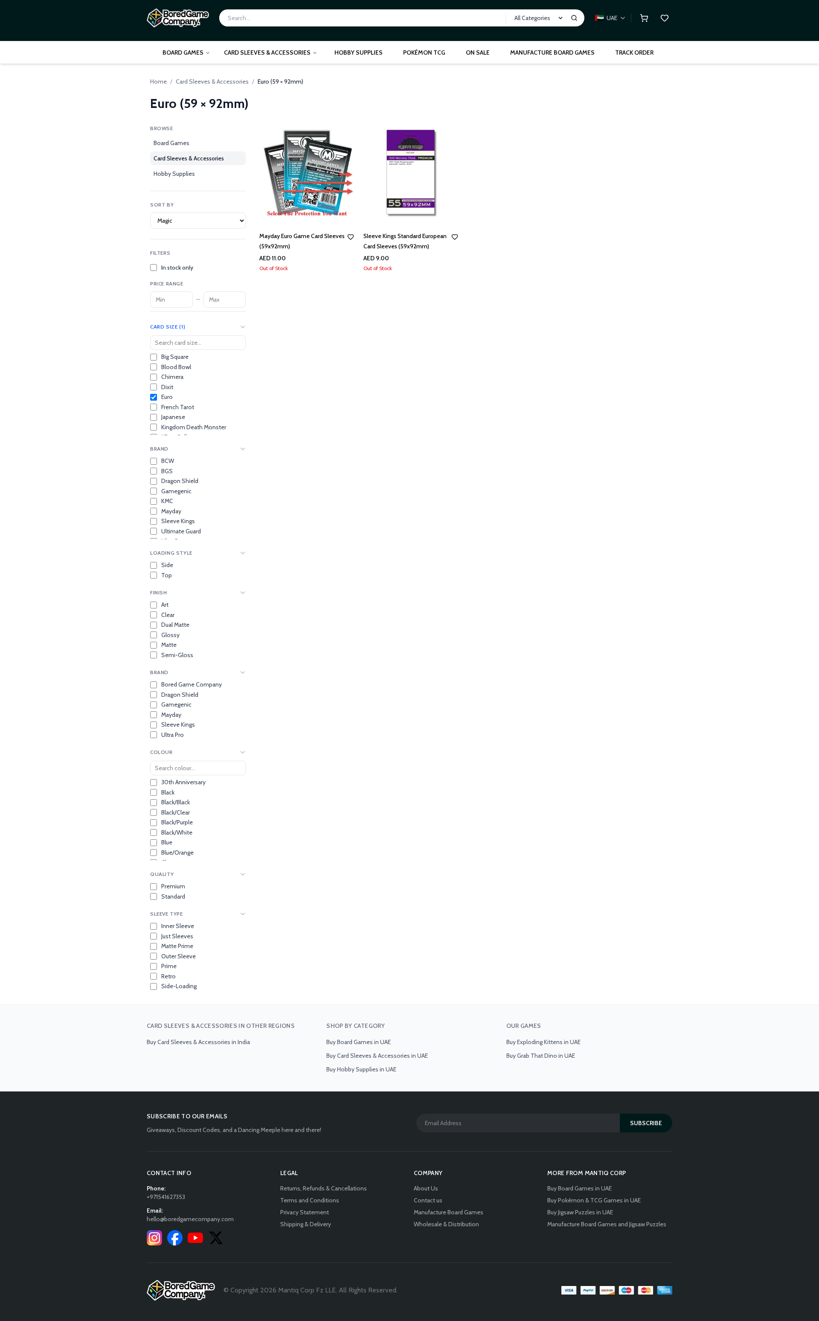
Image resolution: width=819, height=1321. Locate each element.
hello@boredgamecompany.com (190, 1219)
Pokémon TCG (424, 52)
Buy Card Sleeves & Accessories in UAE (377, 1055)
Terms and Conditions (309, 1200)
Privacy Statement (304, 1212)
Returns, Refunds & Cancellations (323, 1188)
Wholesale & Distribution (446, 1224)
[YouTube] (195, 1237)
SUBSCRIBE (646, 1123)
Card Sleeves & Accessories (267, 52)
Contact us (428, 1200)
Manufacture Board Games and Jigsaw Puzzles (606, 1224)
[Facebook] (175, 1237)
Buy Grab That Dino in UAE (540, 1055)
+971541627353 (166, 1197)
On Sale (478, 52)
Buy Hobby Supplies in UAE (361, 1069)
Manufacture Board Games (552, 52)
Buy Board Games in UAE (358, 1042)
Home (158, 81)
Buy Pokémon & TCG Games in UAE (594, 1200)
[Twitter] (216, 1237)
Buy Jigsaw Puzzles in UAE (580, 1212)
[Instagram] (154, 1237)
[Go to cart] (644, 18)
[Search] (574, 18)
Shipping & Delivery (305, 1224)
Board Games (183, 52)
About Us (426, 1188)
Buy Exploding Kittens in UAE (543, 1042)
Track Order (634, 52)
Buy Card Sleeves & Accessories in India (198, 1042)
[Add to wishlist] (351, 237)
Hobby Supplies (358, 52)
